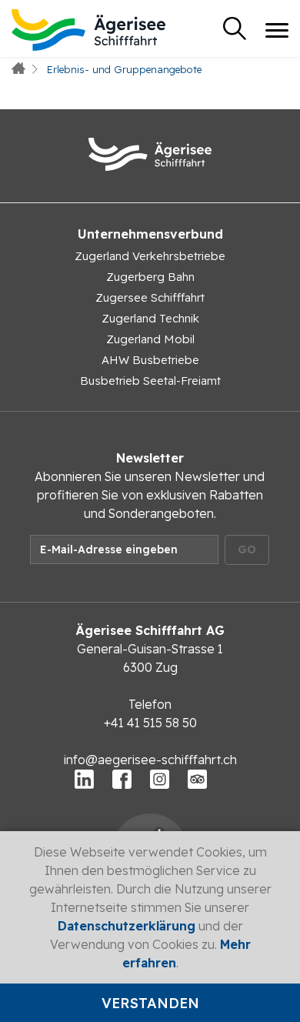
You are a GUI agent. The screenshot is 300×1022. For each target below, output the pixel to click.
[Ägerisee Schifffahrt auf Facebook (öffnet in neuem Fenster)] (122, 778)
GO (247, 549)
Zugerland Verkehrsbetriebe (150, 256)
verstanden (150, 1003)
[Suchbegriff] (234, 28)
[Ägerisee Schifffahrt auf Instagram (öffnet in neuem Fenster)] (159, 778)
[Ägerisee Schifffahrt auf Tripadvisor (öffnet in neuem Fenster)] (197, 778)
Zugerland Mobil (150, 339)
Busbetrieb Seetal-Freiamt (150, 380)
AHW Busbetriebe (150, 359)
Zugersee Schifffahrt (150, 297)
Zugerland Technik (150, 318)
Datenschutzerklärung (126, 925)
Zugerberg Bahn (150, 276)
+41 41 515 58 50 (150, 722)
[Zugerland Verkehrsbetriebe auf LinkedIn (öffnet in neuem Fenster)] (84, 778)
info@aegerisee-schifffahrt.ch (150, 759)
